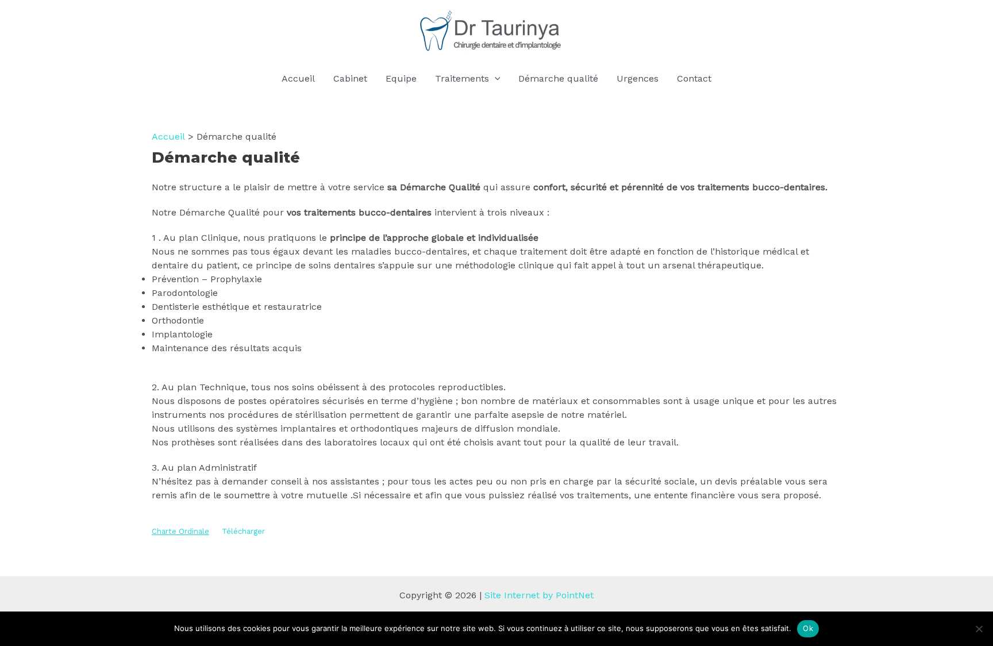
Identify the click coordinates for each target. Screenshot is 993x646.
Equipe (401, 78)
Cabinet (350, 78)
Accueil (298, 78)
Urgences (638, 78)
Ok (808, 628)
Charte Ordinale (180, 531)
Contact (694, 78)
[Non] (978, 629)
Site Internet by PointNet (539, 595)
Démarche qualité (558, 78)
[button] (495, 78)
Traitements (462, 78)
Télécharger (243, 531)
